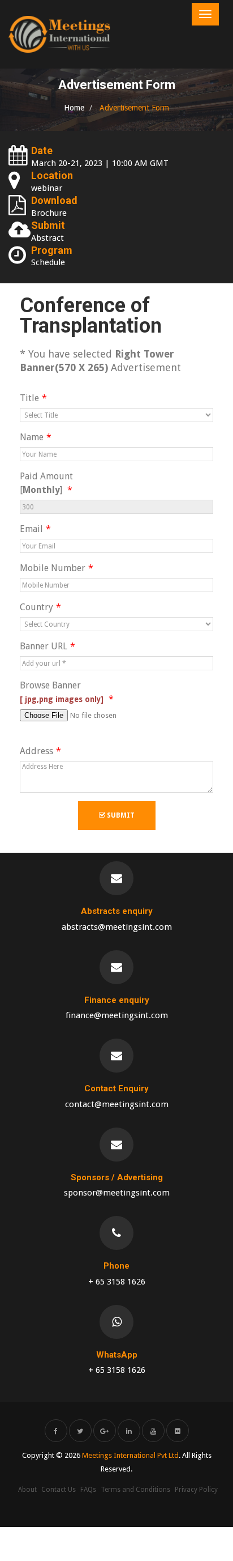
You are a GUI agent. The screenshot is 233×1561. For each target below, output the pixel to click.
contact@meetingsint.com (117, 1104)
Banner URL (43, 646)
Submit (120, 815)
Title (29, 398)
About (27, 1489)
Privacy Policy (196, 1489)
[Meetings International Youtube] (153, 1430)
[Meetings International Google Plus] (104, 1430)
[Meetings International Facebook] (56, 1430)
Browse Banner (63, 692)
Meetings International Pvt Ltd (130, 1455)
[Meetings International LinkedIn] (129, 1430)
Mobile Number (52, 568)
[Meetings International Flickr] (177, 1430)
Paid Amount (46, 483)
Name (32, 437)
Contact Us (58, 1489)
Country (36, 607)
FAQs (88, 1489)
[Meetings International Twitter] (80, 1430)
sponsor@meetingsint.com (117, 1193)
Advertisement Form (133, 107)
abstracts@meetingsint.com (117, 927)
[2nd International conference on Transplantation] (59, 34)
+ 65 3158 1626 (116, 1282)
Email (31, 529)
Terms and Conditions (135, 1489)
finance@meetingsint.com (117, 1015)
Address (36, 751)
